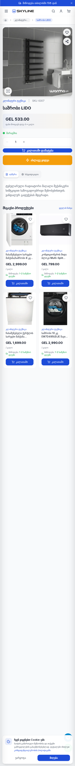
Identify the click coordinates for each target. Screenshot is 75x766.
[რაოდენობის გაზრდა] (24, 142)
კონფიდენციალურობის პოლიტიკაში (32, 750)
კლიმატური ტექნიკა (22, 20)
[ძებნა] (53, 11)
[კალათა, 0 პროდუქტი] (68, 11)
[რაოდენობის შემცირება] (7, 142)
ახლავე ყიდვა (40, 160)
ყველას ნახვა (65, 208)
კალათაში (22, 283)
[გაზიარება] (67, 41)
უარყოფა (20, 757)
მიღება (54, 757)
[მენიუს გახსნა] (6, 11)
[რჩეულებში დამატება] (67, 32)
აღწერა (13, 174)
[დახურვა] (71, 3)
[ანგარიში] (61, 11)
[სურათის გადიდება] (8, 91)
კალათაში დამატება (40, 150)
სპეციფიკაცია (32, 174)
